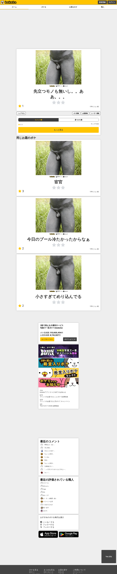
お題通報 (85, 113)
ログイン (112, 2)
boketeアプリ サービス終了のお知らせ (53, 391)
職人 (102, 7)
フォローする (48, 524)
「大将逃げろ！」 (48, 466)
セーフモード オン (47, 339)
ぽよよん (46, 486)
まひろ (45, 511)
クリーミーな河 (48, 501)
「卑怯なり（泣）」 (49, 444)
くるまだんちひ (48, 504)
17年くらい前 (94, 106)
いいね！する (48, 522)
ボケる (43, 7)
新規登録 (102, 2)
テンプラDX (95, 124)
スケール (46, 483)
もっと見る (58, 130)
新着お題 (61, 572)
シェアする (21, 113)
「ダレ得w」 (47, 448)
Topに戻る (109, 556)
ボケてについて (77, 572)
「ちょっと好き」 (48, 454)
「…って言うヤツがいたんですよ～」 (54, 469)
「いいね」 (46, 457)
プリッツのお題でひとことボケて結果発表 (54, 396)
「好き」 (46, 460)
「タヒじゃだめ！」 (49, 451)
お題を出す (73, 7)
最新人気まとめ (48, 572)
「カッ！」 (46, 472)
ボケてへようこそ (69, 339)
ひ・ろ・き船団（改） (50, 498)
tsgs (44, 489)
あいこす (46, 495)
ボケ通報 (76, 113)
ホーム (14, 7)
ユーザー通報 (95, 113)
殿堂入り (32, 572)
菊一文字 (46, 507)
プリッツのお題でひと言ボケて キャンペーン (55, 400)
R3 (44, 492)
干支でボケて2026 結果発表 (49, 405)
